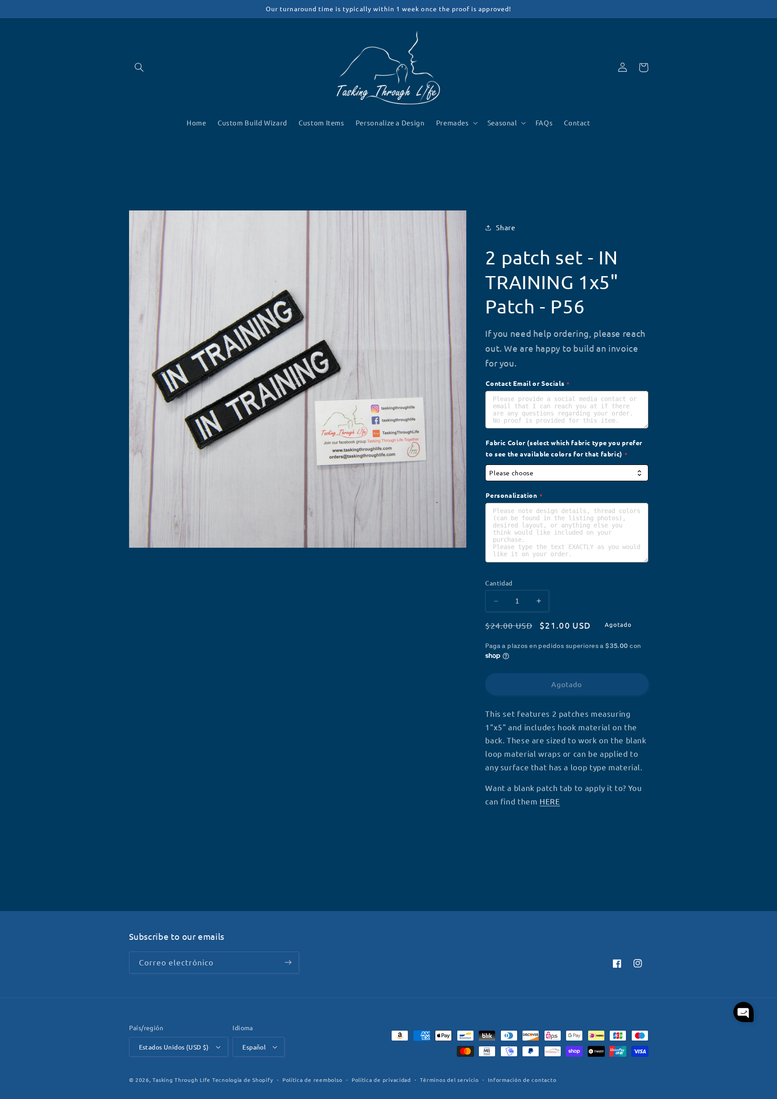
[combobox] (567, 473)
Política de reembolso (312, 1079)
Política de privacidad (381, 1079)
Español (254, 1047)
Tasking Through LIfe (181, 1079)
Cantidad (498, 583)
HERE (550, 801)
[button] (139, 67)
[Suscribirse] (287, 963)
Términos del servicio (449, 1079)
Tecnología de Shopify (242, 1079)
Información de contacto (522, 1079)
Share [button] (505, 227)
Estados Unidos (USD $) (174, 1047)
